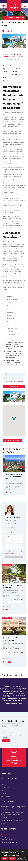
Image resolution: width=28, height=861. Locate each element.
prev (5, 466)
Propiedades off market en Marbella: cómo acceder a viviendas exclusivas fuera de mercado (12, 814)
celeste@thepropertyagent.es (13, 532)
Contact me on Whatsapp (8, 60)
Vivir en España (5, 787)
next (23, 466)
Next (25, 42)
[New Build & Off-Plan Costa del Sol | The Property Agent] (14, 10)
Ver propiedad (14, 579)
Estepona (9, 122)
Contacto (3, 790)
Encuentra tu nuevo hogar (15, 18)
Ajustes (20, 858)
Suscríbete (6, 740)
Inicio (2, 784)
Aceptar (5, 858)
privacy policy (8, 382)
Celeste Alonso (9, 839)
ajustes (21, 855)
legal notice (19, 381)
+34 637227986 (5, 834)
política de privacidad (9, 553)
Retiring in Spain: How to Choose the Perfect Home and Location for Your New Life (13, 807)
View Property (14, 468)
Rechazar (12, 858)
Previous (3, 42)
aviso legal (18, 551)
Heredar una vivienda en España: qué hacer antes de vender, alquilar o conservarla (12, 821)
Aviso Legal (4, 793)
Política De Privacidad (7, 796)
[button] (15, 420)
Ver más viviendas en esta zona (12, 440)
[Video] (14, 396)
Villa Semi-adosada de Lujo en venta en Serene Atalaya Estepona (13, 476)
